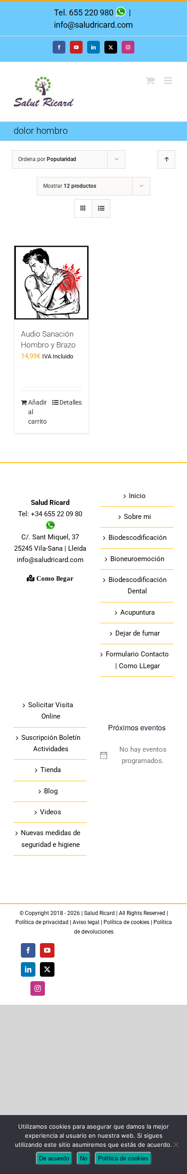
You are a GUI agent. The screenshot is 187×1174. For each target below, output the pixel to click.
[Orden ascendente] (166, 159)
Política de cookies (126, 922)
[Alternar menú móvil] (168, 80)
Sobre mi (137, 517)
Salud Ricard (100, 913)
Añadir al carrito (37, 412)
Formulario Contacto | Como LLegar (137, 660)
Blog (51, 791)
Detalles (70, 402)
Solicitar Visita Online (50, 710)
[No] (175, 1144)
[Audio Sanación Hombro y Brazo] (51, 282)
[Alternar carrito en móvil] (150, 80)
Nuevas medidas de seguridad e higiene (50, 838)
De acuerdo (54, 1158)
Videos (50, 812)
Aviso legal (86, 922)
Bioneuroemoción (137, 559)
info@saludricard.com (93, 24)
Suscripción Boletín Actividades (50, 743)
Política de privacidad (42, 922)
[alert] (136, 755)
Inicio (137, 496)
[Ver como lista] (101, 208)
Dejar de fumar (137, 633)
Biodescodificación (137, 537)
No (83, 1158)
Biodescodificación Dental (137, 585)
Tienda (50, 770)
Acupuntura (137, 612)
